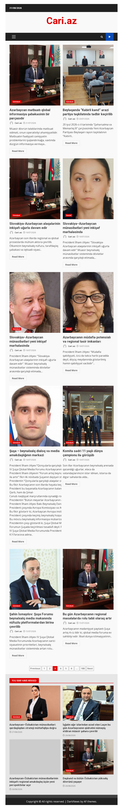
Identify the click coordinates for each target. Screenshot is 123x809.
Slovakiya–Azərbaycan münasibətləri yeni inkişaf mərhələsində (88, 188)
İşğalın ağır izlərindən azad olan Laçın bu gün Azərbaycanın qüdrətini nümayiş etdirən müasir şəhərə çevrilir (88, 703)
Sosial (68, 215)
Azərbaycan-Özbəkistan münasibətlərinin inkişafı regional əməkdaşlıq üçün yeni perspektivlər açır (34, 756)
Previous (35, 668)
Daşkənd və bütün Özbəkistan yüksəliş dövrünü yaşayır (88, 756)
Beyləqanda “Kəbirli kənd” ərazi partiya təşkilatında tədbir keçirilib (88, 75)
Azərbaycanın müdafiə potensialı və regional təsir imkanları (88, 302)
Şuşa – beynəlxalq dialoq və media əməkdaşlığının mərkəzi (34, 416)
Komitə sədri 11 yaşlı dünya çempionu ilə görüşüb (88, 416)
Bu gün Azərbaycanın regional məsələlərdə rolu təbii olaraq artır (88, 579)
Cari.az (61, 20)
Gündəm (16, 102)
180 (83, 668)
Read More (18, 150)
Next (90, 668)
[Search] (102, 37)
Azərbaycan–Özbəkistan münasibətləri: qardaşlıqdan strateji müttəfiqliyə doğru (34, 703)
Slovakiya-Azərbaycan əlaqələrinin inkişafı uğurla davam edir (34, 188)
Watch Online (110, 37)
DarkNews (73, 801)
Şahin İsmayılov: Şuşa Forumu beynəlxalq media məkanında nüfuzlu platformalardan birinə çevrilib (34, 579)
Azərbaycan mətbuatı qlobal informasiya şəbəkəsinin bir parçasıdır (34, 75)
